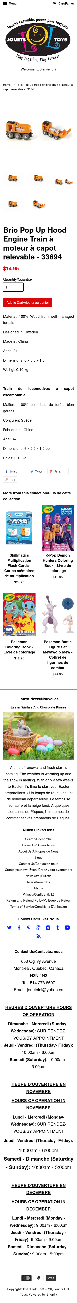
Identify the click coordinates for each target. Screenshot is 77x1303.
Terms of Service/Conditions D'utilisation (38, 906)
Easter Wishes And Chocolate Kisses (39, 707)
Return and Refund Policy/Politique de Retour (38, 900)
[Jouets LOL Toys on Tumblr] (57, 928)
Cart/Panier (66, 3)
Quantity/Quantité (17, 279)
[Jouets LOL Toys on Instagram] (48, 928)
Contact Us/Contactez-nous (38, 863)
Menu (12, 3)
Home (7, 85)
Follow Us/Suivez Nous (38, 845)
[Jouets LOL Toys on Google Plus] (38, 928)
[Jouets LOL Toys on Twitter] (9, 928)
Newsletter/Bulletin (38, 875)
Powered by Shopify (43, 1294)
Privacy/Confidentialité (38, 894)
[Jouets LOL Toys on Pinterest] (28, 928)
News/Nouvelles (38, 882)
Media (38, 888)
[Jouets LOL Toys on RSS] (38, 936)
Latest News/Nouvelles (38, 698)
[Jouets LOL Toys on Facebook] (19, 928)
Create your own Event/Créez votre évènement (38, 869)
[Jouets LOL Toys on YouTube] (67, 928)
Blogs (38, 857)
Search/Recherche (38, 838)
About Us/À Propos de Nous (38, 851)
